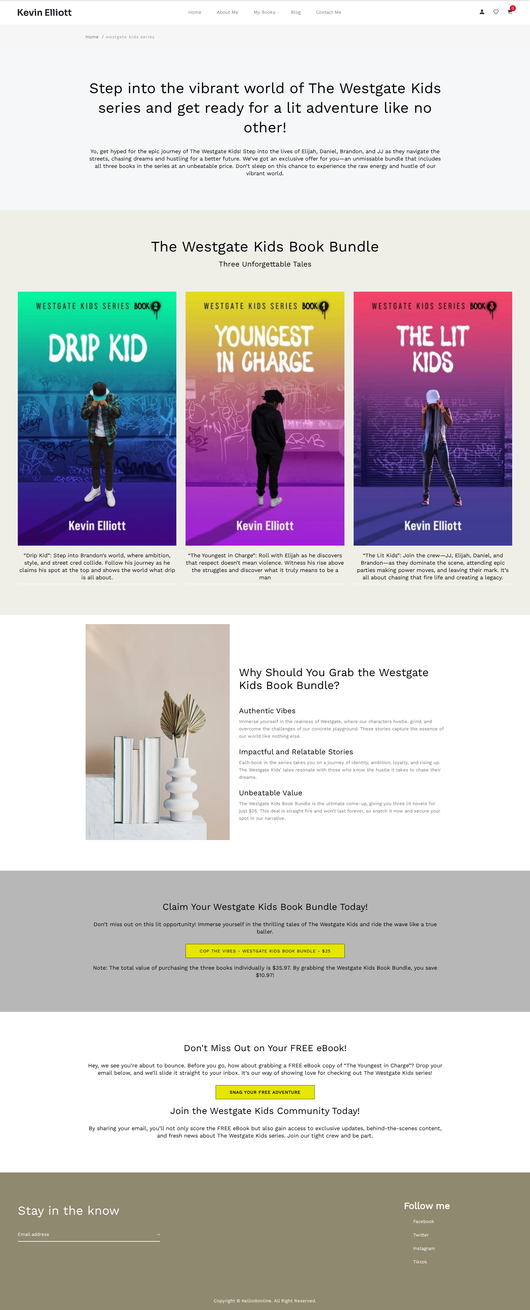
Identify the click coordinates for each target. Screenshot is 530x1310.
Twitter (421, 1235)
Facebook (423, 1221)
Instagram (424, 1248)
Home (195, 12)
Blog (296, 12)
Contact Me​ (328, 12)
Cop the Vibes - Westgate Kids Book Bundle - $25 (265, 950)
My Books (264, 12)
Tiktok (420, 1262)
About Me (227, 12)
